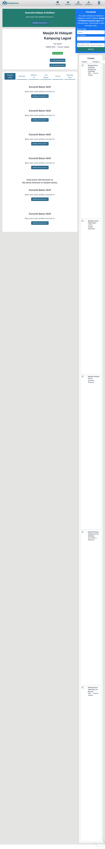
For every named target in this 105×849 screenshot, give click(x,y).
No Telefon (81, 35)
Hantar (91, 49)
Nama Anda (81, 29)
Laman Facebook (83, 42)
